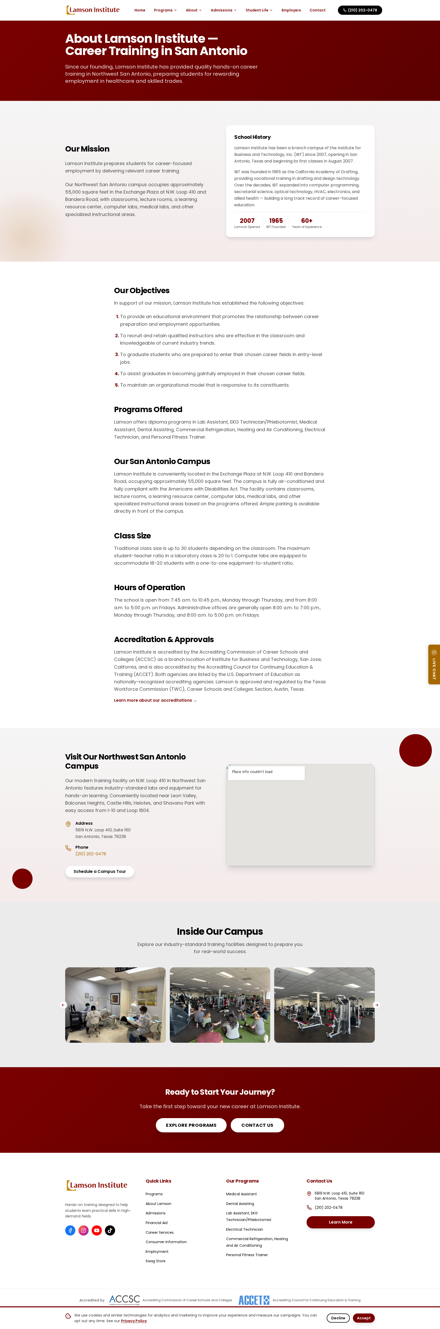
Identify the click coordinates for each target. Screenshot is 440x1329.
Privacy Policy (134, 1320)
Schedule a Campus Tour (100, 871)
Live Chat (434, 669)
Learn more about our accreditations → (155, 700)
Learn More (352, 1223)
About (192, 10)
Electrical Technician (244, 1229)
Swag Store (156, 1261)
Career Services (160, 1232)
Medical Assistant (241, 1194)
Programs (163, 10)
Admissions (221, 10)
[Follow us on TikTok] (110, 1230)
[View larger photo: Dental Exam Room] (115, 1005)
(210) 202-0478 (362, 10)
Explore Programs (191, 1125)
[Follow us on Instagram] (83, 1230)
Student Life (257, 10)
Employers (291, 10)
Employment (157, 1251)
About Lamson (158, 1203)
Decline (338, 1318)
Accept (364, 1318)
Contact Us (257, 1125)
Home (139, 10)
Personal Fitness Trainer (247, 1254)
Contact (318, 10)
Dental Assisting (240, 1203)
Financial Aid (157, 1222)
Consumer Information (166, 1241)
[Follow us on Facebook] (70, 1230)
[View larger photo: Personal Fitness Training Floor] (220, 1005)
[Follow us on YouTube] (97, 1230)
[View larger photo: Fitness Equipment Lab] (324, 1005)
